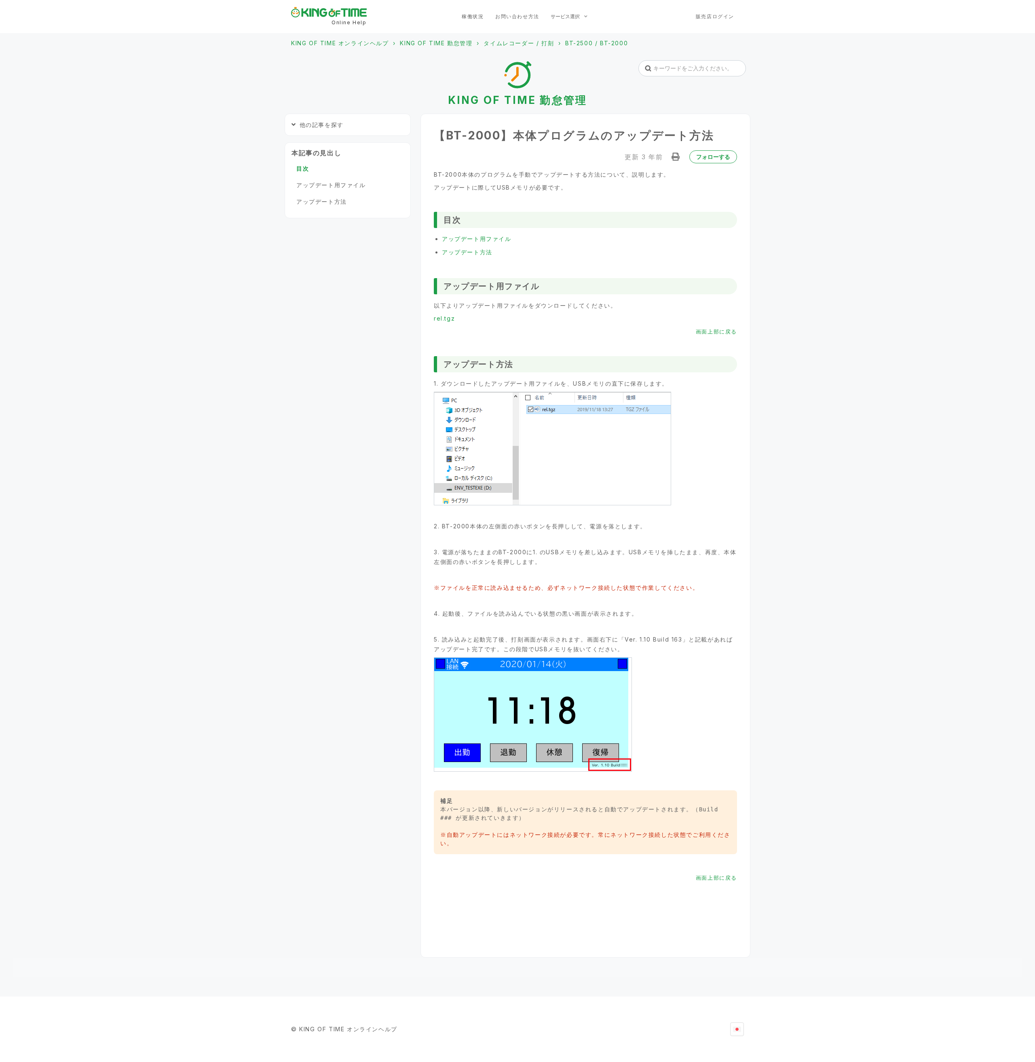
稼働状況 (473, 16)
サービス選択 (566, 16)
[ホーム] (329, 12)
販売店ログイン (715, 16)
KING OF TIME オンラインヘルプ (340, 43)
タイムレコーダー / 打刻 (519, 43)
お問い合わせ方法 (517, 16)
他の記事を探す (322, 124)
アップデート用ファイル (476, 238)
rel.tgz (444, 318)
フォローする (713, 156)
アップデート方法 (467, 252)
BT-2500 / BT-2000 (596, 43)
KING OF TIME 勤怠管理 (436, 43)
